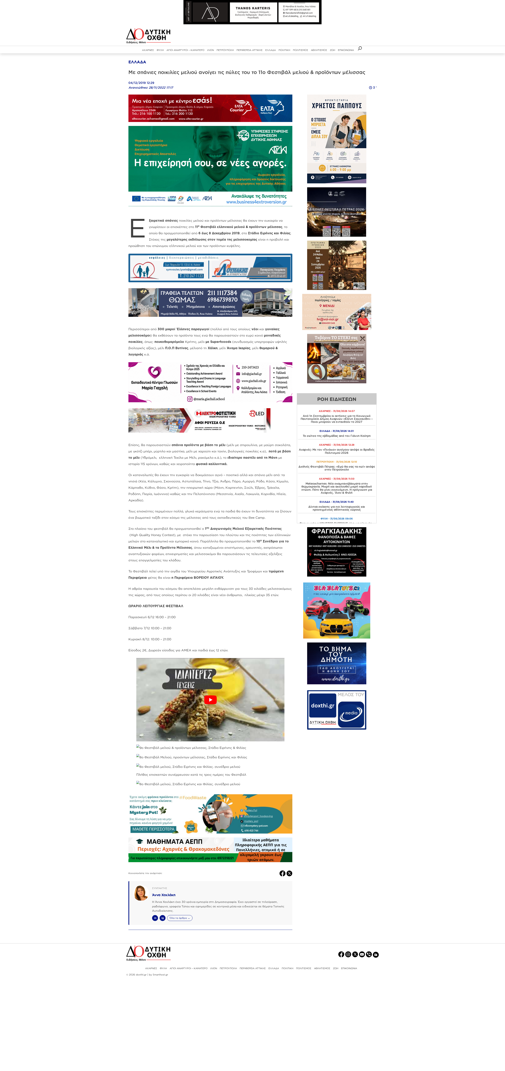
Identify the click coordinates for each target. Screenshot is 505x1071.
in (155, 918)
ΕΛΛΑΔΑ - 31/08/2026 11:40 (337, 502)
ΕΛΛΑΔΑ (270, 50)
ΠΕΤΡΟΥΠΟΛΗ (225, 50)
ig (162, 918)
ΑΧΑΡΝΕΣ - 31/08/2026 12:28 (336, 445)
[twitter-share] (289, 873)
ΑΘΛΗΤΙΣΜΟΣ (319, 50)
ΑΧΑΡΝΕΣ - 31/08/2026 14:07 (337, 411)
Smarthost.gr (160, 974)
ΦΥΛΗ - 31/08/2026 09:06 (337, 518)
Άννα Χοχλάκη (164, 895)
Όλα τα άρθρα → (180, 918)
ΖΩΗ (332, 50)
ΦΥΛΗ (160, 50)
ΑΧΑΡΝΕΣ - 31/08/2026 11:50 (336, 478)
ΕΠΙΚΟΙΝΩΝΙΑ (346, 50)
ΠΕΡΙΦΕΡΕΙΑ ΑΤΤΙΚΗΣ (250, 50)
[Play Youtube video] (210, 699)
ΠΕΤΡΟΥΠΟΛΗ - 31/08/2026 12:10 (336, 461)
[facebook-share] (283, 873)
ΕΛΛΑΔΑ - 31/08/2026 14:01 (337, 431)
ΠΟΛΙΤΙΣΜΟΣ (300, 50)
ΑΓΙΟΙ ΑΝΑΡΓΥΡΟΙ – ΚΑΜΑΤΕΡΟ (185, 50)
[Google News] (376, 954)
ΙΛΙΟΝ (210, 50)
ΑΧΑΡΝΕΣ (148, 50)
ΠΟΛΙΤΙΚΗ (284, 50)
